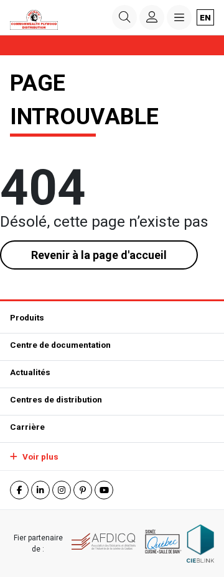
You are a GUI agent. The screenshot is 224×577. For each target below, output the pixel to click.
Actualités (30, 372)
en (205, 17)
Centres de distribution (56, 399)
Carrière (27, 427)
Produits (27, 317)
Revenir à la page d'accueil (99, 254)
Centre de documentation (60, 345)
